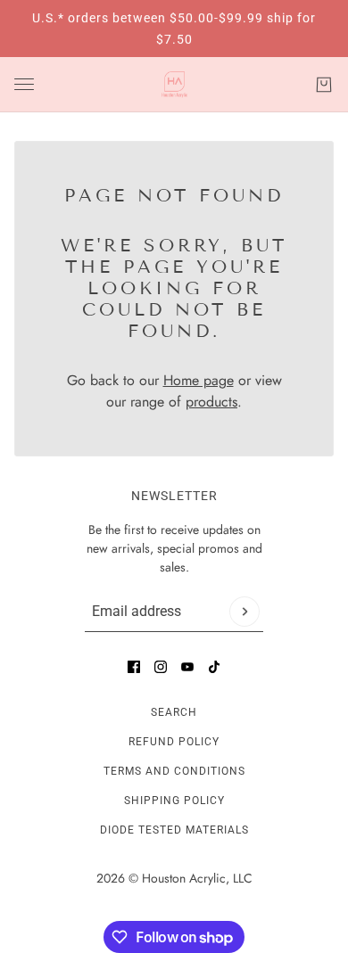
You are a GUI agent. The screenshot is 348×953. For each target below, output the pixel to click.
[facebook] (134, 667)
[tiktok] (214, 667)
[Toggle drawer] (24, 84)
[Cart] (324, 84)
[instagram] (160, 667)
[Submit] (244, 611)
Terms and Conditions (174, 771)
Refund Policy (174, 741)
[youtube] (187, 667)
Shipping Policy (174, 800)
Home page (198, 380)
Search (174, 712)
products (211, 401)
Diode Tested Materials (174, 830)
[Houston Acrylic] (174, 84)
